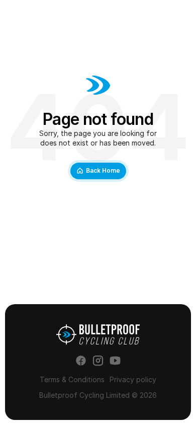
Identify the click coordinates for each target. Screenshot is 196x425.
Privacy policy (133, 379)
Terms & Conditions (72, 379)
